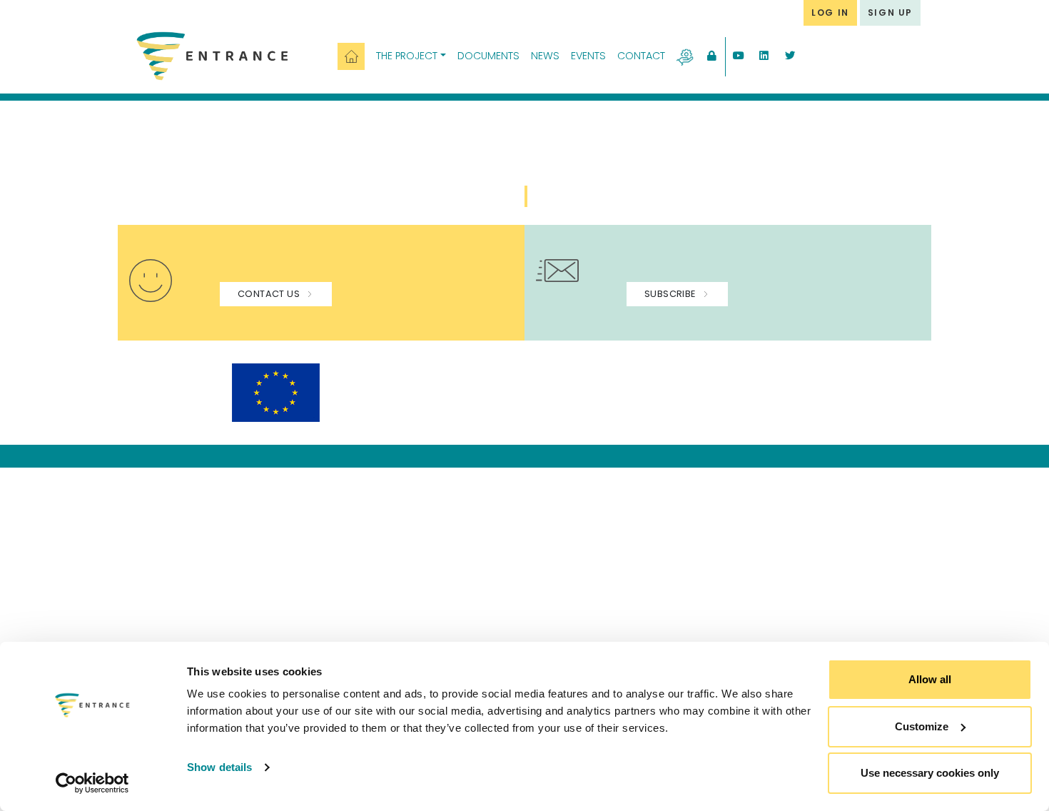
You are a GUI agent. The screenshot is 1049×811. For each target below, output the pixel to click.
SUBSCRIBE (670, 294)
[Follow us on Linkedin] (764, 57)
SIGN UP (890, 12)
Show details (219, 767)
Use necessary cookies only (930, 773)
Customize (921, 726)
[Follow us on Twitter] (790, 57)
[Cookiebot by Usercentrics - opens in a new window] (92, 783)
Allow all (929, 679)
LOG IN (830, 12)
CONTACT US (269, 294)
